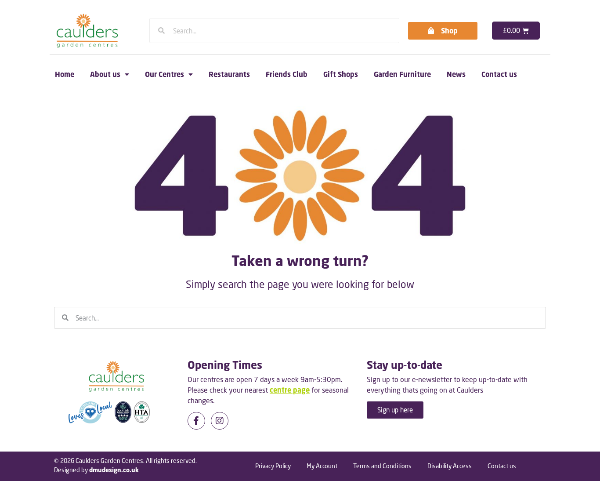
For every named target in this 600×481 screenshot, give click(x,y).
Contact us (499, 74)
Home (64, 74)
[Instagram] (219, 421)
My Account (322, 466)
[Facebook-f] (196, 421)
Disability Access (449, 466)
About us (105, 74)
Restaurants (229, 74)
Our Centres (164, 74)
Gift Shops (340, 74)
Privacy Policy (273, 466)
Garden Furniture (402, 74)
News (456, 74)
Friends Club (286, 74)
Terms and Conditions (382, 466)
